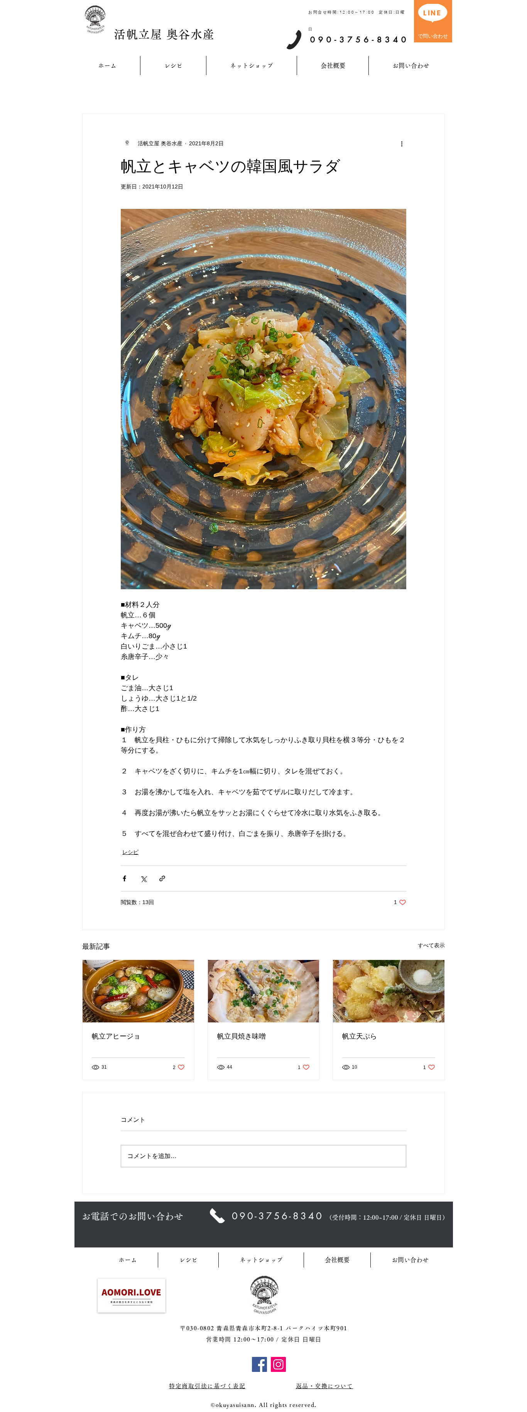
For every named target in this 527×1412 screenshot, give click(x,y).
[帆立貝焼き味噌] (263, 991)
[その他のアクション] (401, 143)
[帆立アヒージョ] (138, 991)
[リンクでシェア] (162, 878)
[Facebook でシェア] (124, 878)
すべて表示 (431, 945)
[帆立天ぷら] (388, 991)
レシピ (130, 852)
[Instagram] (278, 1364)
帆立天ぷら (359, 1036)
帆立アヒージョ (116, 1036)
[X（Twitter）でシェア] (143, 878)
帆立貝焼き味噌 (241, 1036)
